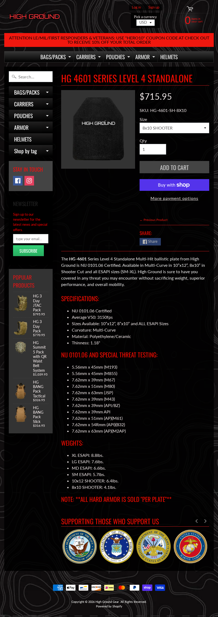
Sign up (153, 7)
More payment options (174, 198)
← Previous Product (153, 220)
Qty (143, 140)
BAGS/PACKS (56, 57)
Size (143, 119)
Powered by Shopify (109, 606)
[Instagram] (29, 180)
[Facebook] (18, 180)
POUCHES (118, 57)
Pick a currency (145, 17)
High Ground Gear (107, 601)
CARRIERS (89, 57)
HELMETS (169, 57)
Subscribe (28, 251)
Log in (136, 7)
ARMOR (145, 57)
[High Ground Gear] (34, 17)
